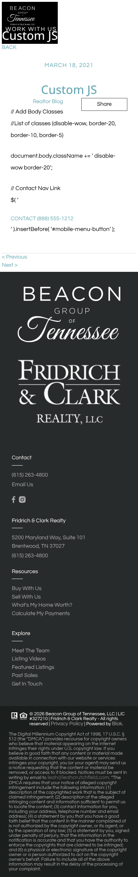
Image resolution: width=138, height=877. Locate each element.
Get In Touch (73, 195)
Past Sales (16, 112)
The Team (22, 195)
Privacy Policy (67, 724)
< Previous (14, 257)
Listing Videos (29, 659)
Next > (10, 265)
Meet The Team (31, 651)
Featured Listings (33, 667)
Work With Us (31, 29)
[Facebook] (13, 500)
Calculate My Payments (41, 614)
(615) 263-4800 (30, 475)
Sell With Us (26, 597)
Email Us (22, 485)
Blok (117, 724)
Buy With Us (27, 589)
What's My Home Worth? (42, 605)
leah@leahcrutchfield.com (78, 777)
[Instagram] (22, 500)
